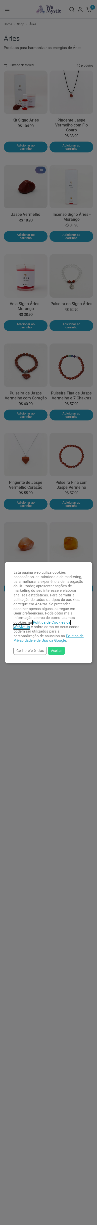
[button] (30, 651)
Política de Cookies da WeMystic (41, 624)
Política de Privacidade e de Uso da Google (48, 638)
